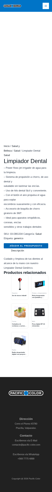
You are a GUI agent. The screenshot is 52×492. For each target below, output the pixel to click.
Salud (17, 150)
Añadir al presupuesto (26, 246)
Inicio (7, 146)
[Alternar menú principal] (45, 6)
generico (18, 238)
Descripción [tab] (17, 250)
